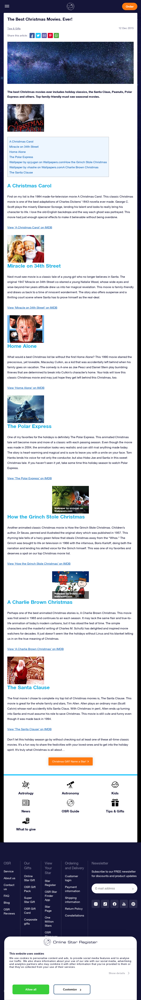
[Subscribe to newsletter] (132, 888)
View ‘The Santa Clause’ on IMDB (29, 729)
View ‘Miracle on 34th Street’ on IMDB (32, 307)
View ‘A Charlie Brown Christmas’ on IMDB (35, 649)
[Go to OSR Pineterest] (133, 904)
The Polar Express (21, 157)
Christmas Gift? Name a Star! (69, 761)
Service (9, 871)
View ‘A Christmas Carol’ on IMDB (29, 227)
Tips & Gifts (14, 28)
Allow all (30, 989)
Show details (117, 973)
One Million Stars (49, 921)
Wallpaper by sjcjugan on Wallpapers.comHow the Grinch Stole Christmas (58, 162)
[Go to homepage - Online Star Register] (70, 6)
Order (130, 6)
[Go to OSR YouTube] (124, 904)
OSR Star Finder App (51, 895)
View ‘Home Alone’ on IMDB (25, 387)
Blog (7, 902)
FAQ (6, 895)
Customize (70, 989)
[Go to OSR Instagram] (96, 904)
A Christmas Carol (21, 141)
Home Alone (17, 151)
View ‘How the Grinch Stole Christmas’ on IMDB (38, 563)
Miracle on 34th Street (24, 146)
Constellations (74, 915)
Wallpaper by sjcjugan (66, 508)
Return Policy (74, 908)
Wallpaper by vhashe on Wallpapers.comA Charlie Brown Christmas (53, 167)
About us (9, 878)
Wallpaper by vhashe (66, 593)
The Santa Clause (21, 172)
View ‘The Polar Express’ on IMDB (29, 478)
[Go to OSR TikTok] (105, 904)
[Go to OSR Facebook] (114, 904)
